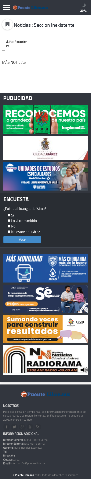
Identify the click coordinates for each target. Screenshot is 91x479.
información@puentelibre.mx (24, 463)
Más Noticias (14, 62)
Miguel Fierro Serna (25, 440)
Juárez (11, 459)
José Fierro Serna (24, 443)
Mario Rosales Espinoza (22, 447)
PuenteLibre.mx (24, 475)
